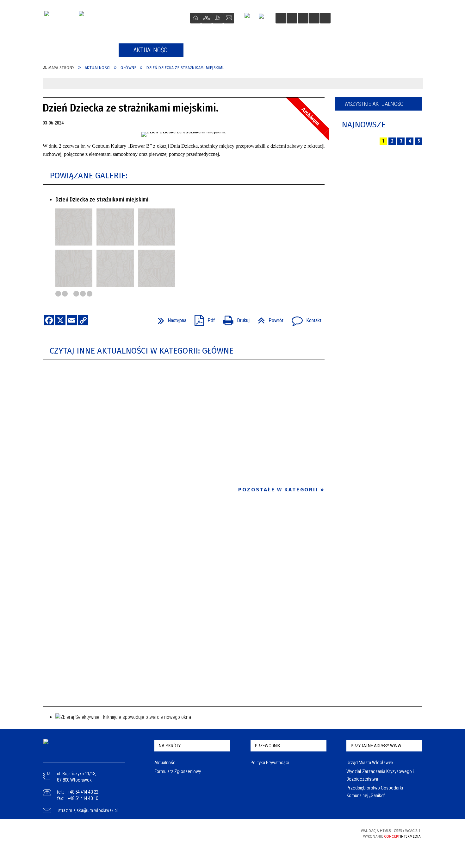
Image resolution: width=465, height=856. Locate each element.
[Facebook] (250, 18)
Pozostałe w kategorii (278, 489)
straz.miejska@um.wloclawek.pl (88, 810)
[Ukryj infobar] (416, 84)
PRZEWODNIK (267, 746)
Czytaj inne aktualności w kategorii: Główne (141, 351)
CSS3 (311, 833)
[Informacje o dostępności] (292, 18)
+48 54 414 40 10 (83, 798)
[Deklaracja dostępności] (303, 18)
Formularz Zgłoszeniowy (177, 771)
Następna (169, 318)
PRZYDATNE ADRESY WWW (376, 746)
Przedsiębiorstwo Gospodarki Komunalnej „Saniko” (374, 791)
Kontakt (228, 18)
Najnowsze (364, 125)
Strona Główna (195, 18)
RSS (217, 18)
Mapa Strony (206, 18)
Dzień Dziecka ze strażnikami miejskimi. (102, 199)
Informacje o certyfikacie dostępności (233, 833)
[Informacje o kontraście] (325, 18)
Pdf (202, 318)
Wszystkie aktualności (374, 103)
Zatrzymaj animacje (281, 18)
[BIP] (263, 19)
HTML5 (302, 833)
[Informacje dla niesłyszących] (314, 18)
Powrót (268, 318)
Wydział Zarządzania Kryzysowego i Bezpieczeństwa (380, 775)
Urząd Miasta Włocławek (370, 762)
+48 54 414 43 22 (83, 792)
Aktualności (165, 762)
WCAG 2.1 (331, 833)
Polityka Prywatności (270, 762)
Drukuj (234, 318)
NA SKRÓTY (170, 746)
